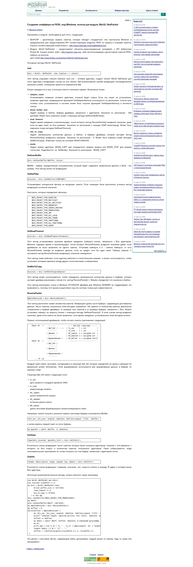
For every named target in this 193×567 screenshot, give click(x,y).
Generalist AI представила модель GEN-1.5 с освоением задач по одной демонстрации (149, 199)
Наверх (101, 555)
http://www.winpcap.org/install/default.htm (87, 45)
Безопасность (91, 11)
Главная (93, 555)
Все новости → (160, 251)
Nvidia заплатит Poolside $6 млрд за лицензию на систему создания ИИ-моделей (148, 88)
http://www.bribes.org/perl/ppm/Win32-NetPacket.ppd (64, 58)
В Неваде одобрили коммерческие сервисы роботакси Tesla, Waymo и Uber (148, 113)
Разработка (64, 11)
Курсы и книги (152, 11)
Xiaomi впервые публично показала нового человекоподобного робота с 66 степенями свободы (148, 187)
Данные (38, 11)
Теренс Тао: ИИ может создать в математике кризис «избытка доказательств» (147, 221)
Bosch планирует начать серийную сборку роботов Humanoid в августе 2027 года (148, 135)
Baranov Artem (36, 30)
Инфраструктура (122, 11)
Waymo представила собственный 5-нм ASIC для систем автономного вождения (148, 64)
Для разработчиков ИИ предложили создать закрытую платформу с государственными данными (148, 76)
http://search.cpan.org (71, 52)
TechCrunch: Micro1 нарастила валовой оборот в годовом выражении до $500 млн (149, 101)
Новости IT (138, 21)
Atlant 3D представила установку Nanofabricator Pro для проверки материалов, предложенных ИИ (147, 234)
